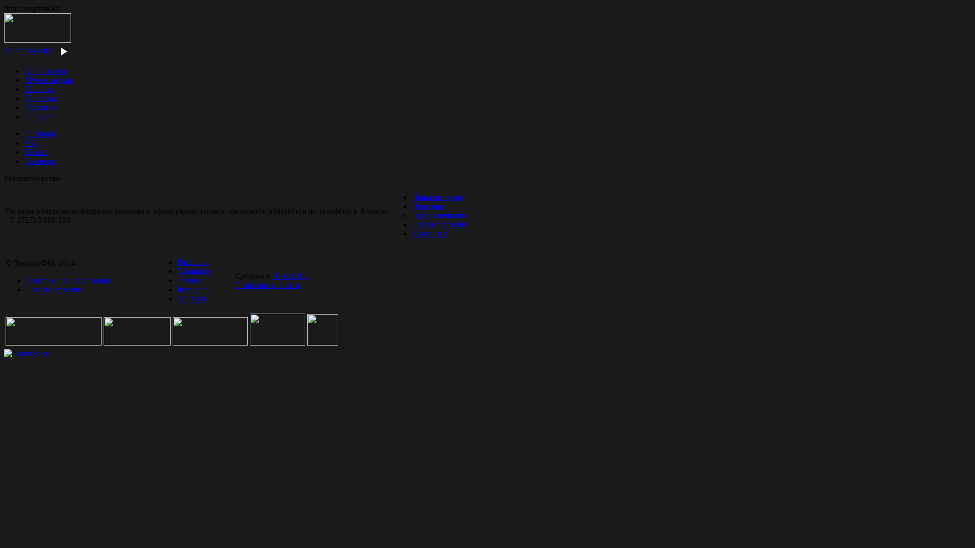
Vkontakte (194, 271)
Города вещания (440, 215)
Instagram (40, 161)
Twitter (35, 152)
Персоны (40, 107)
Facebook (40, 133)
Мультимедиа (47, 80)
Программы (45, 70)
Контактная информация (69, 280)
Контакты (429, 233)
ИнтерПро (290, 275)
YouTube (192, 298)
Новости (39, 89)
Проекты (39, 98)
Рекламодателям (440, 224)
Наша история (436, 197)
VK (30, 143)
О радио (38, 116)
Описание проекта (267, 285)
